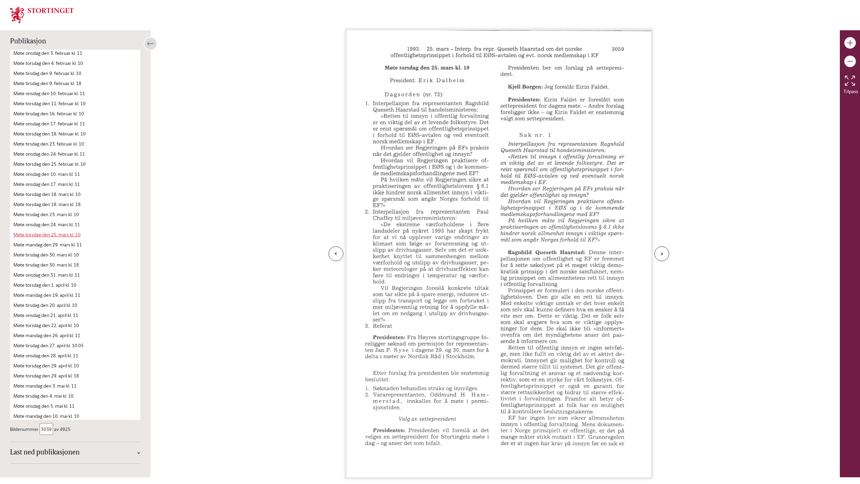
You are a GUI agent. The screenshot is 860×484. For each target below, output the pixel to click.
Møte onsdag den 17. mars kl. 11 (46, 184)
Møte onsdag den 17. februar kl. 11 (49, 123)
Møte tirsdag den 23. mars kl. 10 (46, 214)
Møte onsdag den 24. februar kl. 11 (49, 154)
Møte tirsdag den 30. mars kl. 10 (46, 254)
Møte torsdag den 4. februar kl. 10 (48, 63)
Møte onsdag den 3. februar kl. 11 (47, 53)
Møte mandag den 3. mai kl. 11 (45, 385)
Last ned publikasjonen (45, 452)
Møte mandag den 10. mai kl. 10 (46, 416)
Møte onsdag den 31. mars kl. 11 (46, 275)
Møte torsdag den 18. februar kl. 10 (49, 133)
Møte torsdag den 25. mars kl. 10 (47, 234)
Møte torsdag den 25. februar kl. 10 (49, 164)
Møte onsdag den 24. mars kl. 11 (46, 224)
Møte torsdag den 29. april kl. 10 (46, 365)
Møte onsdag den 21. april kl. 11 (45, 315)
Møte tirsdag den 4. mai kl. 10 (43, 396)
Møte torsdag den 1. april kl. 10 (44, 285)
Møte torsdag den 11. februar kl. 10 (49, 103)
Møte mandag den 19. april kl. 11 (46, 295)
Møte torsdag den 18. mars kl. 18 (47, 204)
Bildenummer (24, 429)
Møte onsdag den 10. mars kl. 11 (46, 174)
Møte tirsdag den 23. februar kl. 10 (48, 143)
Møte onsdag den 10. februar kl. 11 (49, 93)
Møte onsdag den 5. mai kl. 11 (44, 406)
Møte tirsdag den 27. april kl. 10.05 (48, 345)
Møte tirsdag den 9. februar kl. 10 (47, 73)
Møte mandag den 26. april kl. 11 (46, 335)
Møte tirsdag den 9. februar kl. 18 (47, 83)
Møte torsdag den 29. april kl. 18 (46, 375)
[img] (42, 14)
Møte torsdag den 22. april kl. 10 (46, 325)
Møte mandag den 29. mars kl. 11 (47, 244)
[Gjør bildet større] (850, 43)
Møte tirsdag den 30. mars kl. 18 (46, 264)
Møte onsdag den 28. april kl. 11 (45, 355)
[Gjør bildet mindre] (850, 61)
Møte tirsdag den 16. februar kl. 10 (48, 113)
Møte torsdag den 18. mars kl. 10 (47, 194)
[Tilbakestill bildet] (850, 80)
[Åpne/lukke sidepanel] (150, 43)
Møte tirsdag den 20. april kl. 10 (45, 305)
